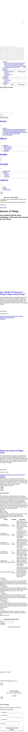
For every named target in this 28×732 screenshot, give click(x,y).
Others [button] (1, 608)
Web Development (10, 317)
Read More (3, 319)
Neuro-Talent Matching (9, 71)
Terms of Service (16, 678)
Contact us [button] (5, 83)
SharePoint (20, 316)
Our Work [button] (5, 78)
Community (6, 75)
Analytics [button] (2, 592)
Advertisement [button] (3, 600)
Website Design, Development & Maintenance (14, 130)
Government (6, 176)
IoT (16, 316)
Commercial (6, 173)
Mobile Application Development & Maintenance (14, 63)
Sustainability (7, 149)
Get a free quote (21, 84)
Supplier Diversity (7, 146)
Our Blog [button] (5, 77)
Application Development (6, 474)
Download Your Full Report (12, 728)
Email (3, 723)
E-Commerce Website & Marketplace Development (15, 66)
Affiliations (6, 73)
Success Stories (7, 80)
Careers (12, 84)
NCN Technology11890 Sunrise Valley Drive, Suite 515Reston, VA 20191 (9, 669)
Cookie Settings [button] (3, 485)
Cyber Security (16, 474)
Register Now (3, 207)
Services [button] (5, 61)
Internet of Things (11, 316)
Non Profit (6, 175)
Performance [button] (3, 585)
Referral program (21, 71)
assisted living (3, 316)
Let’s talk (14, 695)
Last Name (4, 719)
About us (3, 138)
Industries (5, 172)
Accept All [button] (10, 485)
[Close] (1, 193)
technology (2, 317)
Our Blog (3, 154)
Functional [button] (2, 578)
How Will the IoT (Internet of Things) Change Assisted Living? (12, 293)
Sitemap (24, 678)
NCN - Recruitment (7, 135)
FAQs (5, 84)
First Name (4, 715)
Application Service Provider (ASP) (11, 67)
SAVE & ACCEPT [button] (4, 615)
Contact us (4, 180)
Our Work (4, 164)
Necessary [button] (2, 509)
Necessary (4, 511)
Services (3, 121)
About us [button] (5, 70)
